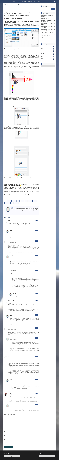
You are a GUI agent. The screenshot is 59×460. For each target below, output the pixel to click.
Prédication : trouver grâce (45, 18)
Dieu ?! (18, 1)
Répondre (36, 220)
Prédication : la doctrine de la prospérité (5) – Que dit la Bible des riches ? (48, 27)
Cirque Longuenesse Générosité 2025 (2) (47, 32)
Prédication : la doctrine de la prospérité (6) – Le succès (48, 24)
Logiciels (10, 6)
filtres (18, 201)
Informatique (43, 51)
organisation (7, 202)
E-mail (5, 435)
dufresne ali (10, 393)
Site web (5, 439)
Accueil (14, 1)
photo (12, 202)
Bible (42, 48)
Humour (42, 50)
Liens (34, 1)
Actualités (42, 46)
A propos (39, 1)
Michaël (6, 7)
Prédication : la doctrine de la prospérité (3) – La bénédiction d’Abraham (48, 34)
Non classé (43, 55)
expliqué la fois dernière (15, 9)
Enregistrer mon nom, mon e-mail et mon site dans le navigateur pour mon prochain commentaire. (20, 444)
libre (26, 201)
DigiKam (8, 201)
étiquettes (13, 201)
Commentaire (6, 418)
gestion (22, 201)
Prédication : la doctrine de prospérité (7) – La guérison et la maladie (48, 21)
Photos (23, 1)
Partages (42, 56)
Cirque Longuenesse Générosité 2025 (47, 37)
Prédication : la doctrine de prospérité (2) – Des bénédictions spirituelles (48, 39)
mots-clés (34, 201)
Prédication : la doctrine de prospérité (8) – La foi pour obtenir (48, 16)
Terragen (29, 1)
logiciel (30, 201)
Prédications (43, 60)
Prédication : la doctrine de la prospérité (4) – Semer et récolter (48, 30)
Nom (5, 431)
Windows (16, 202)
